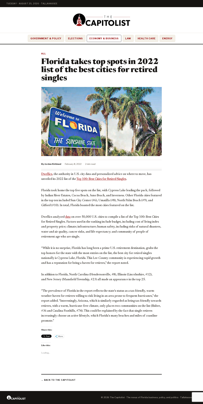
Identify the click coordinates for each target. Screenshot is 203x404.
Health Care (147, 38)
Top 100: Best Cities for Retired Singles (101, 179)
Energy (167, 38)
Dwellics (46, 174)
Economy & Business (104, 38)
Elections (75, 38)
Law (128, 38)
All (43, 53)
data (68, 216)
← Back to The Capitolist (58, 380)
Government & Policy (45, 38)
